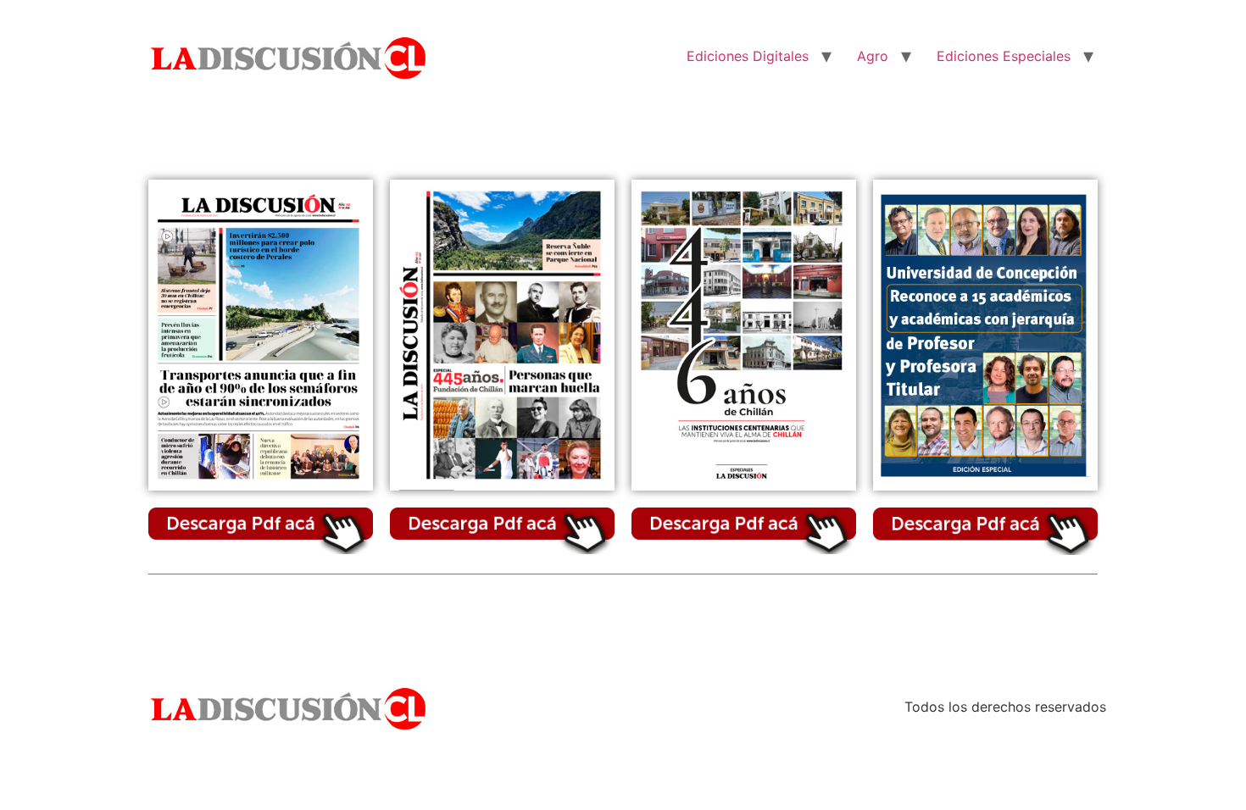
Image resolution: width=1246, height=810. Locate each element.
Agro (872, 55)
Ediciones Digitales (748, 55)
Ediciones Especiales (1004, 55)
